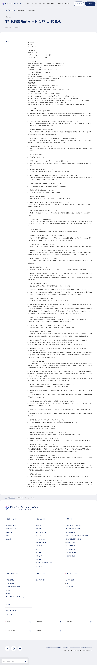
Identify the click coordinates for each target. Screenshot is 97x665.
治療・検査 (38, 3)
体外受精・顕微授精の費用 (73, 529)
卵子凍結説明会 (10, 583)
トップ (6, 10)
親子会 (8, 593)
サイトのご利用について (86, 647)
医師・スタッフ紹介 (11, 525)
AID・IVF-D (39, 546)
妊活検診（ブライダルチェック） (44, 563)
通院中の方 (67, 3)
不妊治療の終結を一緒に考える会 (15, 597)
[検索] (25, 661)
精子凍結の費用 (70, 549)
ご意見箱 (68, 583)
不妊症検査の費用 (71, 552)
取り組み (8, 536)
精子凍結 (38, 552)
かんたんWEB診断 (11, 630)
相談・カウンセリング (41, 566)
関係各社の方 (69, 587)
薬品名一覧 (39, 556)
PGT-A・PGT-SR (40, 539)
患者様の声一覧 (40, 580)
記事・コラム (12, 10)
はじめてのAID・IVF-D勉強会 (13, 587)
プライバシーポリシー (75, 647)
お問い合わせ (60, 3)
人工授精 (38, 529)
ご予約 (90, 4)
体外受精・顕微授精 (41, 532)
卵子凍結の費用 (70, 546)
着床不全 (38, 536)
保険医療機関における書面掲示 (53, 647)
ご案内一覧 (9, 614)
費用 (44, 3)
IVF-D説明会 (9, 590)
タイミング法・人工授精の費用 (74, 525)
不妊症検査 (39, 559)
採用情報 (39, 630)
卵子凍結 (38, 549)
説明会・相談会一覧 (11, 611)
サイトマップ (65, 647)
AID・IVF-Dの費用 (70, 542)
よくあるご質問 (70, 580)
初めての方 (79, 4)
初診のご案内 (9, 532)
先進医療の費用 (70, 532)
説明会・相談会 (50, 3)
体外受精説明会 (10, 580)
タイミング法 (39, 525)
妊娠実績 (8, 539)
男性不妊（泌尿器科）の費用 (73, 539)
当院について (30, 3)
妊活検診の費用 (70, 556)
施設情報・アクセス (11, 529)
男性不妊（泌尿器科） (41, 542)
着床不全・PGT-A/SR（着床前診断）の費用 (77, 536)
